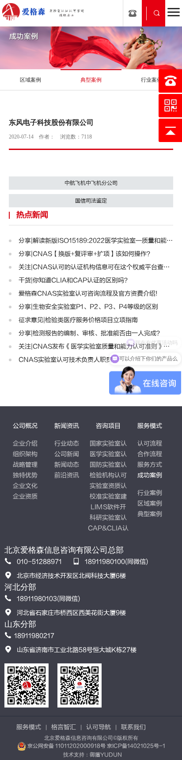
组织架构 (25, 454)
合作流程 (149, 454)
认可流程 (149, 443)
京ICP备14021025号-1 (136, 746)
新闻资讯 (66, 426)
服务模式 (149, 426)
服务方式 (149, 464)
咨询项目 (108, 426)
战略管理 (25, 464)
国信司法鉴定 (91, 201)
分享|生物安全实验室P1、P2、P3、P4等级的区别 (88, 307)
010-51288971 (39, 561)
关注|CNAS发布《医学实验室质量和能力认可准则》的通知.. (96, 346)
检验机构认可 (108, 475)
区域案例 (149, 503)
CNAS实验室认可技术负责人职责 (65, 359)
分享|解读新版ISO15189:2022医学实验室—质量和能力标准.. (96, 240)
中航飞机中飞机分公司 (91, 183)
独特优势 (25, 475)
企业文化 (25, 486)
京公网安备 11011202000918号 (66, 746)
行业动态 (66, 443)
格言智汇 (63, 727)
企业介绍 (25, 443)
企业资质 (25, 496)
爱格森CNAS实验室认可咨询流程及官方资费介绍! (88, 293)
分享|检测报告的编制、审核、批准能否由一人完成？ (91, 333)
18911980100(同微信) (116, 561)
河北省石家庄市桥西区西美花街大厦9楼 (71, 613)
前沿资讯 (66, 475)
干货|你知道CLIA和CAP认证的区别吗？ (74, 280)
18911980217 (34, 636)
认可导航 (98, 727)
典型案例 (149, 514)
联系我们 (133, 727)
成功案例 (149, 475)
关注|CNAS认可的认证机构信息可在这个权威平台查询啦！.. (96, 267)
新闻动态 (66, 464)
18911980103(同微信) (48, 599)
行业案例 (149, 493)
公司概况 (25, 426)
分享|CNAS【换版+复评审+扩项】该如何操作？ (86, 254)
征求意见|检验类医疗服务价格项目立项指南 (78, 320)
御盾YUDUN (106, 755)
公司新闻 (66, 454)
